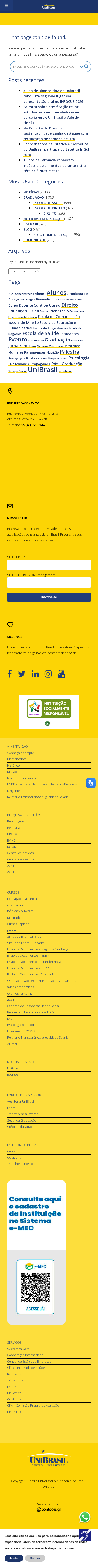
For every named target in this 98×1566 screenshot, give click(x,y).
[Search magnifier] (86, 66)
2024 (10, 865)
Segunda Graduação (21, 1120)
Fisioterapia (36, 340)
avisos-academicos (20, 987)
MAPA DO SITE (17, 1412)
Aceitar (14, 1558)
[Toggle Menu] (6, 5)
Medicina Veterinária (50, 346)
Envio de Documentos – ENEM (28, 955)
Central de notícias (20, 853)
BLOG (27, 229)
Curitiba (41, 305)
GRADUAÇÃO (33, 197)
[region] (49, 712)
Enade (44, 311)
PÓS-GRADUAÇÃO (20, 911)
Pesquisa (13, 828)
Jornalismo (18, 345)
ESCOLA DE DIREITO (49, 208)
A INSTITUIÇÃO (17, 746)
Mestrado (72, 346)
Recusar (35, 1558)
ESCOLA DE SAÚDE (48, 203)
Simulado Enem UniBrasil (24, 936)
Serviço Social (17, 371)
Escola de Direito (23, 322)
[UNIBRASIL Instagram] (51, 673)
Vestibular (65, 371)
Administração (24, 293)
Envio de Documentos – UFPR (28, 968)
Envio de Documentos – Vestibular (31, 974)
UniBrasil (30, 224)
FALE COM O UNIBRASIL (24, 1145)
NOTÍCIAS (31, 192)
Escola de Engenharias (50, 328)
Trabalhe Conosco (20, 1164)
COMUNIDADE (34, 240)
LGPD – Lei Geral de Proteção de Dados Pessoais (42, 784)
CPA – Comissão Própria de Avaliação (33, 1405)
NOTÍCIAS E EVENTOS (22, 1062)
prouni (12, 930)
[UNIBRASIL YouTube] (64, 673)
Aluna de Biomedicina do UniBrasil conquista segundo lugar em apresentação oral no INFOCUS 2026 (53, 96)
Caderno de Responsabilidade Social (33, 1006)
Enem (11, 1018)
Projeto (53, 358)
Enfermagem (75, 311)
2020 (11, 293)
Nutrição (52, 352)
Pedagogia (16, 358)
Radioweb (14, 1374)
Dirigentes (14, 790)
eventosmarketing (19, 993)
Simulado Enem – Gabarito (26, 943)
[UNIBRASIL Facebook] (12, 673)
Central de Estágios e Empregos (29, 1361)
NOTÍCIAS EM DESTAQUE (43, 219)
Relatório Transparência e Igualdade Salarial (38, 797)
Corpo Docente (20, 305)
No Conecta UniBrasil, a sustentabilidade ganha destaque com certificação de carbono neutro (55, 133)
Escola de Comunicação (59, 316)
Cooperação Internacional (25, 1355)
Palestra (69, 351)
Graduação (57, 339)
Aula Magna (27, 299)
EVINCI (11, 840)
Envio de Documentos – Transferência (34, 962)
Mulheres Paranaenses (26, 352)
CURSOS (13, 892)
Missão (12, 771)
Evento (17, 339)
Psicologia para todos (22, 1025)
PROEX (12, 834)
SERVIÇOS (14, 1342)
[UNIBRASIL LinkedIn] (38, 673)
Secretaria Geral (18, 1349)
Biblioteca (14, 1393)
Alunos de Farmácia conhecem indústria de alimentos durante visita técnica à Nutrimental (54, 165)
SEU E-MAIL (16, 557)
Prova (63, 358)
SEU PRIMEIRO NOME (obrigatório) (31, 575)
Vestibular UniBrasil (20, 1101)
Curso (54, 305)
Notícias (12, 1068)
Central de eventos (20, 859)
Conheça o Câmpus (20, 753)
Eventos (12, 1074)
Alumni (40, 293)
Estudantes (69, 333)
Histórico (13, 765)
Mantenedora (17, 759)
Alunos (56, 292)
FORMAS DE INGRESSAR (24, 1095)
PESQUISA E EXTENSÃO (23, 815)
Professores (36, 358)
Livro (32, 346)
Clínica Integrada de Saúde (26, 1367)
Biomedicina (45, 299)
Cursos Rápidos (18, 924)
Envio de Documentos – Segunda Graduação (38, 949)
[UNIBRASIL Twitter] (25, 673)
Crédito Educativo (19, 1126)
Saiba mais (66, 1548)
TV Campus (15, 1380)
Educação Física (23, 311)
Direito (69, 304)
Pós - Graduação (66, 363)
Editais (11, 846)
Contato (12, 1151)
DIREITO (50, 213)
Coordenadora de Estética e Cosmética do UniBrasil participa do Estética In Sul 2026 (56, 149)
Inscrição (77, 340)
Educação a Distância (22, 898)
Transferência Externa (22, 1114)
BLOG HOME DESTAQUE (52, 234)
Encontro (57, 311)
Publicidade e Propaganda (29, 364)
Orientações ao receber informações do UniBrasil (42, 981)
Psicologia (79, 358)
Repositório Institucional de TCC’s (30, 1012)
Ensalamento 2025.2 (21, 1031)
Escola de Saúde (40, 333)
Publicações (15, 821)
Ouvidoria (14, 1157)
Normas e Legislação (21, 778)
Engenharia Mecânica (22, 317)
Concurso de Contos (69, 299)
